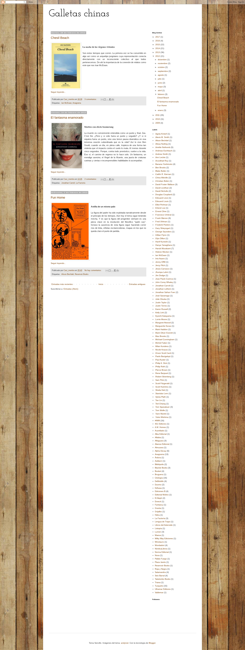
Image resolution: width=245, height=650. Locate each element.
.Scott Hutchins (161, 387)
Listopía (158, 528)
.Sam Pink (159, 380)
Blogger (152, 643)
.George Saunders (163, 231)
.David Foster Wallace (164, 184)
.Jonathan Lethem (163, 289)
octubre (161, 67)
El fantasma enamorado (67, 117)
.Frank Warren (161, 218)
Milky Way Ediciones (164, 538)
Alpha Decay (160, 451)
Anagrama (77, 103)
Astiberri (158, 461)
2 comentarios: (91, 179)
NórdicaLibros (161, 549)
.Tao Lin (158, 400)
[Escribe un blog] (104, 99)
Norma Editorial (162, 552)
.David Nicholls (161, 191)
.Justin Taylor (161, 302)
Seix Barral (160, 575)
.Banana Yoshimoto (163, 164)
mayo (160, 86)
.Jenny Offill (160, 262)
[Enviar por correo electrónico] (102, 99)
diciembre (162, 59)
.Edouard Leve (161, 198)
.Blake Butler (160, 171)
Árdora (158, 457)
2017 (157, 37)
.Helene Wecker (162, 252)
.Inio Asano (160, 258)
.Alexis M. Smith (162, 137)
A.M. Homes (160, 427)
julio (160, 79)
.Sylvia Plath (160, 397)
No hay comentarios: (93, 270)
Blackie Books (161, 468)
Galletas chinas (79, 14)
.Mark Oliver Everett (164, 333)
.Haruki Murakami (163, 248)
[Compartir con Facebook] (110, 99)
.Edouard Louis (161, 201)
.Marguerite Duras (163, 326)
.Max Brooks (160, 336)
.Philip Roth (160, 366)
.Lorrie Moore (161, 319)
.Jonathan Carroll (68, 183)
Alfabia (158, 437)
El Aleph (158, 498)
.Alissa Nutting (161, 144)
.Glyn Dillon (160, 238)
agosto (161, 75)
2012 (157, 56)
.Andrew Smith (161, 154)
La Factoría (80, 183)
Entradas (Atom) (71, 289)
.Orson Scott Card (163, 353)
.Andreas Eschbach (163, 151)
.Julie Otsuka (160, 299)
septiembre (163, 71)
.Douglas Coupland (163, 194)
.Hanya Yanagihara (163, 245)
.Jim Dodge (160, 275)
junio (160, 83)
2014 (157, 48)
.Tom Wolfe (160, 410)
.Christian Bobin (162, 181)
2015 (157, 44)
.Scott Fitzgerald (162, 383)
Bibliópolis (159, 464)
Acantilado (159, 430)
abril (160, 90)
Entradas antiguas (137, 284)
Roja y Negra (161, 569)
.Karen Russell (161, 309)
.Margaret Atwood (163, 322)
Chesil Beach (60, 38)
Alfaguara (159, 441)
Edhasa (158, 488)
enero (161, 110)
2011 (157, 115)
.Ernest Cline (160, 211)
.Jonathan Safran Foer (165, 292)
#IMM (157, 420)
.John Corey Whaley (164, 282)
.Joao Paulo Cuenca (164, 279)
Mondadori (159, 545)
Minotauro (159, 542)
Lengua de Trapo (162, 521)
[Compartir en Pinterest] (112, 99)
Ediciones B (160, 491)
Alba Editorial (161, 434)
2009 (157, 123)
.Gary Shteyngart (162, 228)
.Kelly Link (159, 312)
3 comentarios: (91, 99)
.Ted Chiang (160, 404)
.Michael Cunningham (164, 339)
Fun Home (58, 197)
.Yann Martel (160, 414)
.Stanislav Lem (161, 393)
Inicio (101, 284)
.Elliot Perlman (161, 205)
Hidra (157, 515)
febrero (161, 94)
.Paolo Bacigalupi (162, 356)
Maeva (158, 535)
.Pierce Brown (161, 370)
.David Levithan (162, 188)
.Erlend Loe (160, 208)
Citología (159, 478)
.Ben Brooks (160, 167)
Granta (158, 508)
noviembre (163, 63)
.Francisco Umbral (163, 215)
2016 (157, 41)
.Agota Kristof (161, 134)
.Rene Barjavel (161, 373)
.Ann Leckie (160, 157)
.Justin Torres (161, 306)
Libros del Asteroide (164, 525)
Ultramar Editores (163, 589)
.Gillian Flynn (160, 235)
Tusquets (159, 586)
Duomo (158, 484)
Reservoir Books (81, 274)
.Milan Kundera (161, 346)
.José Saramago (162, 296)
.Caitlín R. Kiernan (163, 174)
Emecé (158, 501)
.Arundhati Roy (161, 161)
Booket (158, 471)
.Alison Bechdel (67, 274)
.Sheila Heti (160, 390)
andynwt (124, 643)
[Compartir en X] (107, 99)
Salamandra (160, 572)
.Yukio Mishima (161, 417)
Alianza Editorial (162, 444)
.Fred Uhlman (161, 221)
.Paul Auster (160, 360)
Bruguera (159, 474)
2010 (157, 119)
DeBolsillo (159, 481)
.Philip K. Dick (161, 363)
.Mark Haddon (161, 329)
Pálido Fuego (161, 559)
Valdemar (159, 592)
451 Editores (160, 424)
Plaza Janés (160, 562)
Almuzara (159, 447)
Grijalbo (158, 511)
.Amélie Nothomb (162, 147)
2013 (157, 52)
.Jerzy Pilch (160, 265)
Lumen (158, 532)
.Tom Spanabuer (162, 407)
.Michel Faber (161, 343)
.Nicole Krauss (161, 350)
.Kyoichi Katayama (163, 316)
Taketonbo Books (162, 579)
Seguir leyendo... (58, 92)
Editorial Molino (162, 495)
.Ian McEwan (66, 103)
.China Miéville (161, 177)
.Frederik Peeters (162, 225)
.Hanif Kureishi (161, 242)
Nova (157, 555)
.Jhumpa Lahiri (161, 272)
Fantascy (159, 505)
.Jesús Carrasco (162, 269)
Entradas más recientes (62, 284)
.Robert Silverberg (163, 376)
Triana (157, 582)
